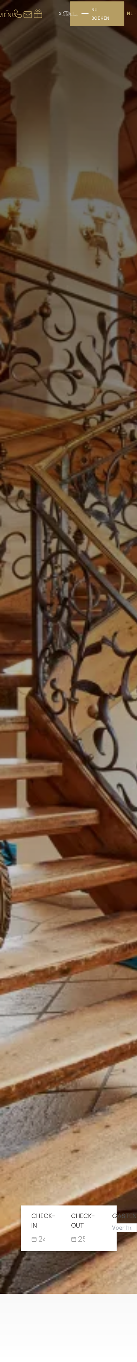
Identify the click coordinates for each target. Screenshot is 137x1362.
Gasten (124, 1215)
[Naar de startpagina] (68, 13)
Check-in (43, 1220)
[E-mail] (28, 13)
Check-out (83, 1220)
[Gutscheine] (38, 13)
